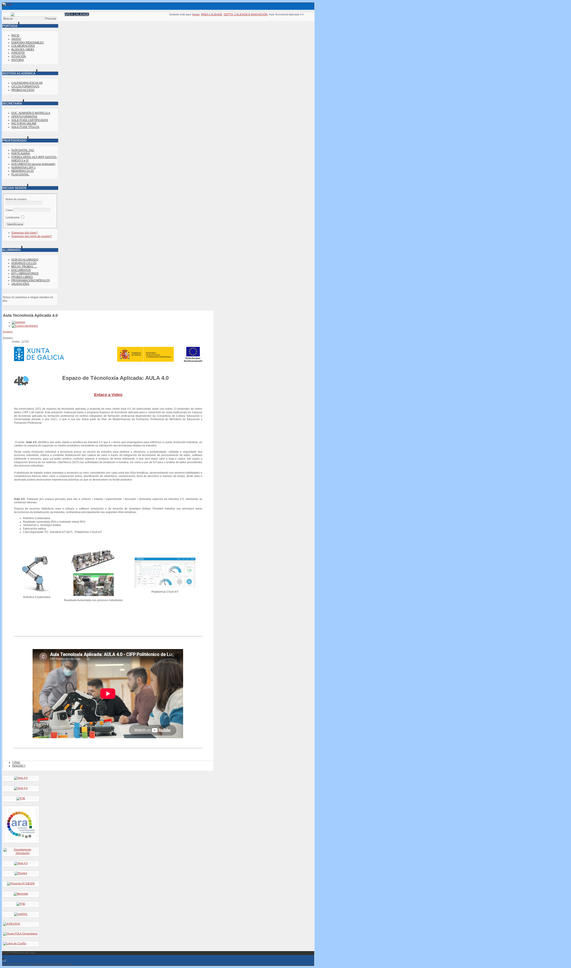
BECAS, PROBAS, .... (24, 266)
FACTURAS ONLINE (23, 123)
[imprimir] (18, 322)
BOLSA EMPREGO (156, 14)
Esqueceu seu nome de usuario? (32, 236)
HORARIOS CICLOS (23, 263)
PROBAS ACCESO (22, 90)
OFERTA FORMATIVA (24, 116)
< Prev (16, 762)
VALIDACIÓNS (20, 284)
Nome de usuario (16, 199)
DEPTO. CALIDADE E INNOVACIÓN (246, 14)
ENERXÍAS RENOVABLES (27, 42)
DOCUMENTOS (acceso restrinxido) (33, 164)
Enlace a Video (108, 395)
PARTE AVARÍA (20, 153)
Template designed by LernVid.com (50, 963)
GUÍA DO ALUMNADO (24, 259)
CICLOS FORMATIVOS (25, 86)
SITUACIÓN (18, 56)
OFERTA (30, 14)
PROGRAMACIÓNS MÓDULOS (30, 280)
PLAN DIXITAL (20, 174)
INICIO (15, 35)
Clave (9, 210)
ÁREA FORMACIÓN (51, 14)
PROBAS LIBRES (22, 277)
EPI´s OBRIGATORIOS (25, 273)
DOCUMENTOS (21, 270)
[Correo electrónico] (25, 325)
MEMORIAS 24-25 (22, 171)
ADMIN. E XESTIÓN (103, 14)
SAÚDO (16, 39)
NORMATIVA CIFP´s (23, 167)
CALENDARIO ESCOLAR (27, 82)
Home (196, 14)
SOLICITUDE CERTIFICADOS (29, 120)
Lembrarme (13, 217)
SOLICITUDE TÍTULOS (25, 127)
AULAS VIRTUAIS (130, 14)
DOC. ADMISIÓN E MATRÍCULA (30, 113)
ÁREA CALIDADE (77, 14)
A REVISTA (18, 52)
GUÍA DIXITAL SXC (22, 150)
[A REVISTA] (11, 923)
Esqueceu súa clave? (25, 232)
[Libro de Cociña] (14, 943)
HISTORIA (17, 60)
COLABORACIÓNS (23, 45)
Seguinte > (18, 765)
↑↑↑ (4, 960)
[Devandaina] (20, 933)
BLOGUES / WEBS (22, 49)
